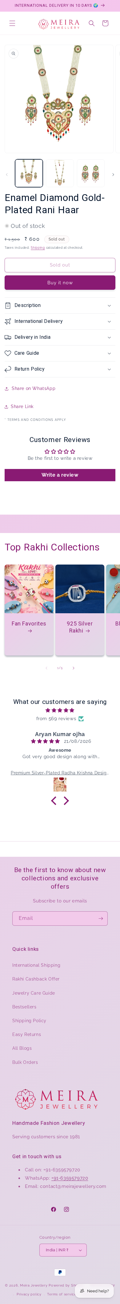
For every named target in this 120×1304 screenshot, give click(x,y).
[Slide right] (113, 174)
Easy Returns (26, 1034)
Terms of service (61, 1294)
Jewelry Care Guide (33, 993)
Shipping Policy (29, 1020)
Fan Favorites (29, 623)
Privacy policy (29, 1294)
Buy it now (60, 282)
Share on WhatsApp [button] (33, 388)
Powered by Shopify (67, 1285)
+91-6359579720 (69, 1178)
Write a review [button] (60, 475)
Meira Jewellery (34, 1285)
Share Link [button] (22, 406)
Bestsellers (24, 1006)
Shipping (38, 247)
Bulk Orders (25, 1062)
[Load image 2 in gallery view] (60, 173)
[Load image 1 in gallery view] (29, 173)
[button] (12, 23)
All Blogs (22, 1048)
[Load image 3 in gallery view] (91, 173)
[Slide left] (7, 174)
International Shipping (36, 965)
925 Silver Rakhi (80, 627)
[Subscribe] (100, 918)
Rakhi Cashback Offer (36, 979)
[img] (60, 710)
